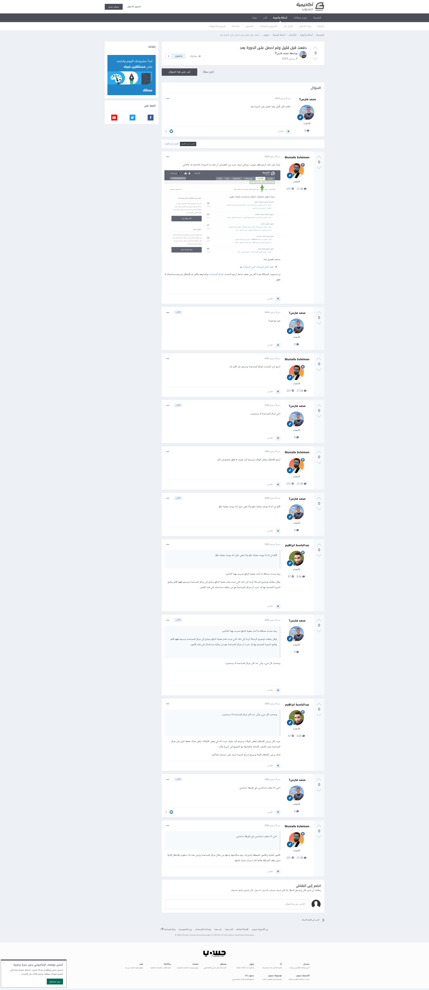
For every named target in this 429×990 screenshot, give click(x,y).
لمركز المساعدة (216, 274)
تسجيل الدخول (133, 6)
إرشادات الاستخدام (203, 929)
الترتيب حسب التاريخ (171, 143)
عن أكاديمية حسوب (260, 929)
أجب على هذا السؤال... (293, 904)
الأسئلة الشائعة (242, 929)
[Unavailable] (222, 213)
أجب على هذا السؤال (179, 72)
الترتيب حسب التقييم (188, 143)
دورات (254, 18)
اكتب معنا (229, 929)
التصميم (249, 26)
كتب (265, 18)
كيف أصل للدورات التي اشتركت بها (257, 267)
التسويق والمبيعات (268, 26)
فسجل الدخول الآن (259, 890)
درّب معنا (218, 929)
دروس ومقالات (300, 18)
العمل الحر (288, 26)
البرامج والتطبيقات (217, 26)
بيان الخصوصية (185, 929)
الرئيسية (317, 18)
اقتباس (280, 131)
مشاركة (194, 56)
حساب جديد (113, 7)
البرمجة (320, 26)
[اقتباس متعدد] (288, 131)
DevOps (236, 26)
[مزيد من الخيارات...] (167, 99)
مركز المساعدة (169, 929)
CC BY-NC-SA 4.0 (219, 935)
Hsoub (185, 935)
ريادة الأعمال (305, 26)
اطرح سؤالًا (208, 72)
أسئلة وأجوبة (280, 18)
